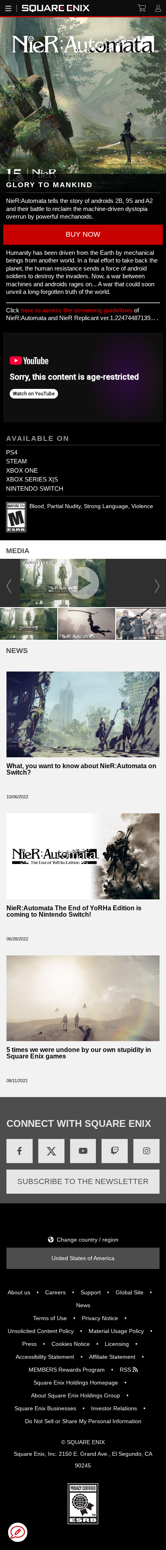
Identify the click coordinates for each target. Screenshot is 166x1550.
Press (29, 1344)
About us (19, 1292)
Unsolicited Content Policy (41, 1331)
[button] (83, 235)
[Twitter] (51, 1151)
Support (91, 1292)
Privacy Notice (100, 1318)
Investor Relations (114, 1408)
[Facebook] (19, 1151)
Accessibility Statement (45, 1357)
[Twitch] (115, 1151)
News (83, 1305)
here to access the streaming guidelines (77, 310)
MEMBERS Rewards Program (67, 1369)
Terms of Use (50, 1318)
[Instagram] (146, 1151)
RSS (126, 1369)
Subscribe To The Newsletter (83, 1181)
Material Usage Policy (116, 1331)
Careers (55, 1292)
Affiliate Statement (112, 1357)
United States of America (83, 1258)
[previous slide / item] (9, 583)
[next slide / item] (157, 583)
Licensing (117, 1344)
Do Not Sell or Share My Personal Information (83, 1421)
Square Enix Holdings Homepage (75, 1382)
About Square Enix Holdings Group (75, 1395)
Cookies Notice (71, 1344)
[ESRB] (83, 1503)
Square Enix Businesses (45, 1408)
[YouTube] (83, 1151)
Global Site (129, 1292)
